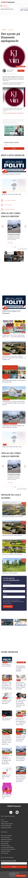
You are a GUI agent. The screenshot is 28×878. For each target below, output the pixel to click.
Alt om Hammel (4, 853)
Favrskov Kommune (5, 845)
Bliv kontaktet (8, 606)
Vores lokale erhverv (5, 837)
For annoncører (4, 821)
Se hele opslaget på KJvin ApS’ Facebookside (13, 113)
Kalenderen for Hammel (6, 839)
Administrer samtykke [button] (6, 827)
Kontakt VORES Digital (6, 825)
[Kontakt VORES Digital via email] (17, 812)
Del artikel (20, 70)
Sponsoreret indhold (5, 851)
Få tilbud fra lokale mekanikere (8, 849)
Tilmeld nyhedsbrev (21, 875)
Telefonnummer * (7, 583)
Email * (4, 588)
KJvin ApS (5, 88)
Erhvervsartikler (4, 843)
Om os (2, 819)
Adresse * (5, 594)
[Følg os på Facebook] (10, 812)
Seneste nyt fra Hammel (6, 835)
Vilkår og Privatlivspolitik (7, 823)
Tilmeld (14, 148)
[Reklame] (14, 130)
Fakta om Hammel (5, 841)
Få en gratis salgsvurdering (7, 847)
